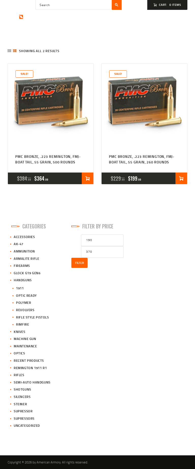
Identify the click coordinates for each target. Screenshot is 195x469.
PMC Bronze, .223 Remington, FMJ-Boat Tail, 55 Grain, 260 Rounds (141, 159)
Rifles (19, 375)
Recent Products (29, 360)
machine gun (25, 338)
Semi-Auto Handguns (32, 382)
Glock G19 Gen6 (27, 273)
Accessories (24, 236)
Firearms (22, 265)
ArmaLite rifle (26, 258)
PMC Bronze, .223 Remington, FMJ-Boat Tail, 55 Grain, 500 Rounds (48, 159)
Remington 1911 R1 (30, 368)
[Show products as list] (15, 50)
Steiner (20, 404)
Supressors (24, 418)
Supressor (23, 411)
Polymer (23, 302)
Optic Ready (26, 295)
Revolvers (25, 310)
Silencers (22, 396)
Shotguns (22, 389)
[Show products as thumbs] (9, 50)
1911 (20, 288)
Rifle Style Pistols (32, 317)
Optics (19, 353)
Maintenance (25, 346)
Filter (79, 263)
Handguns (23, 280)
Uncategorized (27, 425)
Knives (19, 331)
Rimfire (22, 324)
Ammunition (24, 251)
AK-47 (18, 244)
